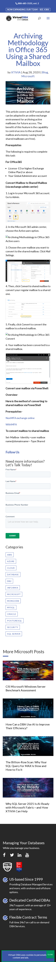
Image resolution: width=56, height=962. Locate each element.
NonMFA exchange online (20, 418)
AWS (9, 555)
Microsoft (28, 76)
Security (12, 627)
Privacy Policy (36, 957)
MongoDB (13, 601)
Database (13, 574)
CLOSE (50, 954)
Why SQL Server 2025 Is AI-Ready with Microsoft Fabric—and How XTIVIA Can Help (27, 807)
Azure (11, 561)
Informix (12, 587)
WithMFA (11, 424)
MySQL (11, 607)
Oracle (11, 614)
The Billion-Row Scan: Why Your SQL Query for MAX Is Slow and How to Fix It (26, 765)
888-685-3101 (25, 3)
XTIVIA (16, 72)
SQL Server (13, 634)
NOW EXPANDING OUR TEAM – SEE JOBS (28, 9)
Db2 (9, 581)
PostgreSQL (14, 620)
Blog (45, 72)
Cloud (11, 568)
